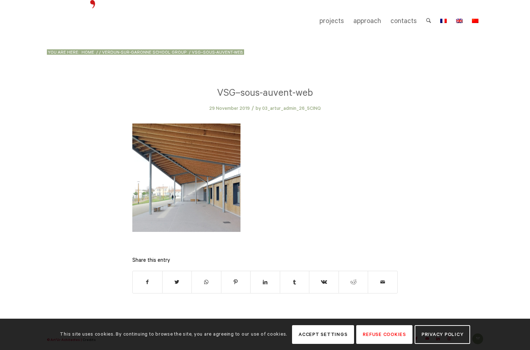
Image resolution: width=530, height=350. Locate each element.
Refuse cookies (384, 334)
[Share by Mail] (382, 282)
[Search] (428, 21)
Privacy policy (442, 334)
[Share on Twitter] (177, 282)
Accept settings (323, 334)
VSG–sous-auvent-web (265, 92)
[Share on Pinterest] (236, 282)
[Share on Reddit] (353, 282)
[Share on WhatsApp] (206, 282)
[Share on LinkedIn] (265, 282)
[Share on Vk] (324, 282)
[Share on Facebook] (147, 282)
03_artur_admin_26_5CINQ (291, 108)
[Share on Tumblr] (294, 282)
